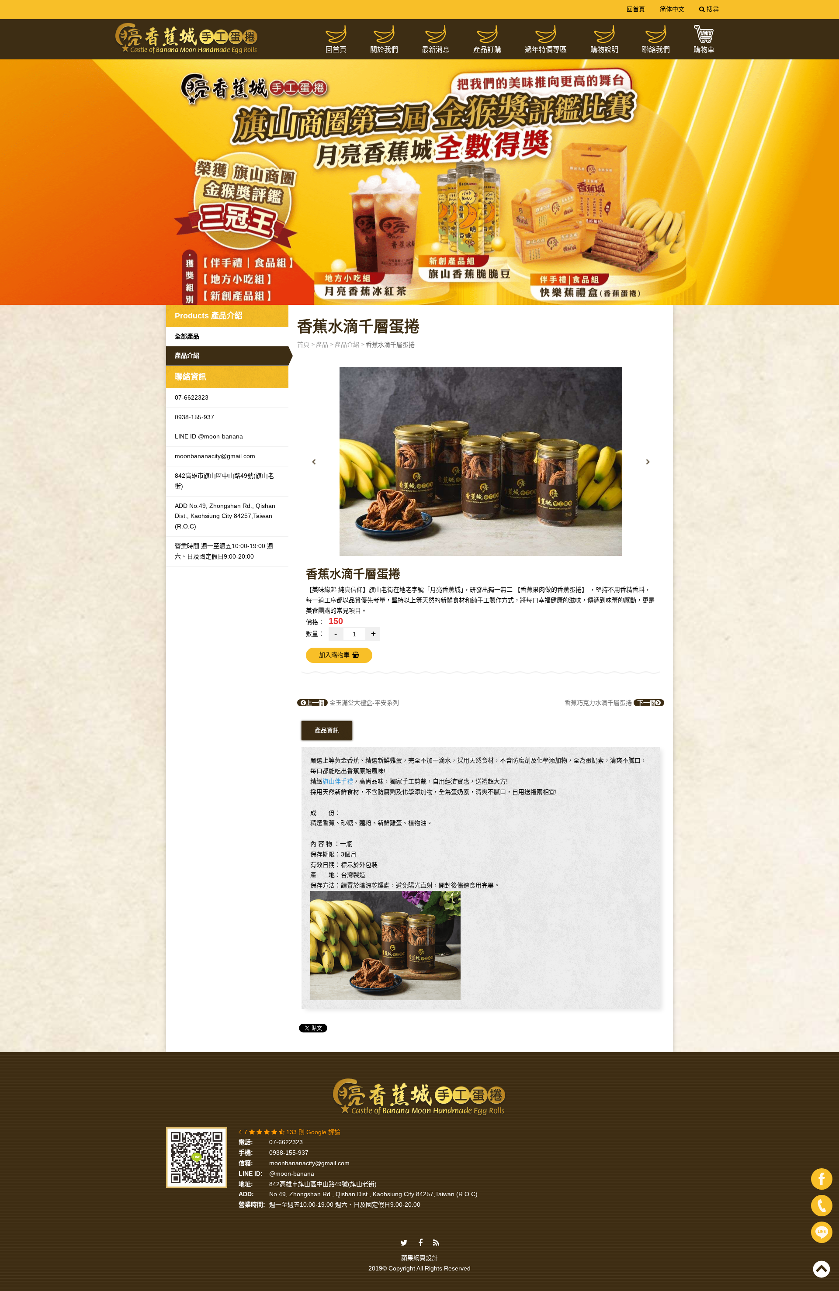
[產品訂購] (487, 34)
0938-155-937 (194, 417)
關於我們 (384, 49)
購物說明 (604, 49)
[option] (480, 461)
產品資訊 (327, 730)
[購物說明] (604, 34)
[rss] (436, 1243)
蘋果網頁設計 (419, 1257)
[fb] (821, 1179)
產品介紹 (187, 355)
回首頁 (636, 9)
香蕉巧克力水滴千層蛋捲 (610, 702)
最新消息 (436, 49)
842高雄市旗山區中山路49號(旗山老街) (224, 481)
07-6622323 (191, 397)
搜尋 (712, 9)
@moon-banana (291, 1173)
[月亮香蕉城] (187, 38)
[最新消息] (436, 34)
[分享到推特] (404, 1243)
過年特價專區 (546, 49)
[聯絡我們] (656, 34)
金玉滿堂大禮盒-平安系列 (352, 702)
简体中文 (672, 9)
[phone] (821, 1205)
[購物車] (703, 34)
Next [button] (647, 461)
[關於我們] (384, 34)
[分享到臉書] (420, 1243)
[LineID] (821, 1232)
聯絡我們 (656, 49)
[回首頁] (336, 34)
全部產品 (187, 336)
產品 (322, 344)
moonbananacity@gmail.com (215, 455)
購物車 (703, 49)
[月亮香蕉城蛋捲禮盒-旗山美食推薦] (419, 171)
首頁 (303, 344)
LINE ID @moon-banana (209, 436)
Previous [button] (313, 461)
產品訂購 (487, 49)
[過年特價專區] (546, 34)
